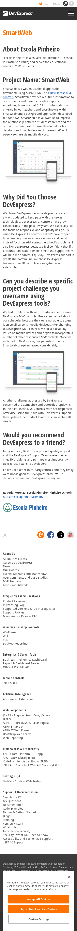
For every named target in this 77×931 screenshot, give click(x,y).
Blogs (6, 816)
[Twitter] (60, 534)
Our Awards (11, 570)
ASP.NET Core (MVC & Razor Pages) (26, 723)
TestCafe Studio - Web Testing (22, 781)
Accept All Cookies (38, 899)
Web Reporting (13, 738)
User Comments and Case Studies (25, 577)
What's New (11, 827)
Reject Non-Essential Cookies (39, 909)
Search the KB (12, 797)
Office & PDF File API (16, 667)
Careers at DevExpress (18, 562)
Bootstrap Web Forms (17, 734)
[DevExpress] (18, 13)
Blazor (7, 719)
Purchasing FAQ (13, 605)
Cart (46, 3)
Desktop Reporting (15, 643)
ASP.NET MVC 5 (13, 726)
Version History (13, 823)
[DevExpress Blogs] (40, 534)
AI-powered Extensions (18, 699)
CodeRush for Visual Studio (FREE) (25, 761)
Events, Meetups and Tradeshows (25, 574)
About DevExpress (15, 559)
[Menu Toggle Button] (71, 13)
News (6, 566)
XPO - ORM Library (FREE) (19, 757)
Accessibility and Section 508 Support (28, 838)
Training (8, 820)
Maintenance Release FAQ (20, 616)
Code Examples (13, 808)
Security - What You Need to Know (25, 835)
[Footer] (5, 535)
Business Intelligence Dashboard (25, 659)
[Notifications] (71, 3)
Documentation (13, 805)
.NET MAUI (10, 683)
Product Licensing (15, 601)
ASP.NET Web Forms (16, 730)
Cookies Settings (38, 919)
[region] (38, 901)
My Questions (12, 801)
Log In (56, 3)
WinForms (9, 632)
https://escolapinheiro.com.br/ (23, 497)
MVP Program (12, 581)
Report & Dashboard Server (21, 663)
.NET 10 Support (13, 842)
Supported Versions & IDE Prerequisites (29, 608)
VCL (5, 640)
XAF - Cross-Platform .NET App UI (25, 754)
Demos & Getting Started (19, 812)
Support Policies (13, 612)
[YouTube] (70, 534)
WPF (5, 636)
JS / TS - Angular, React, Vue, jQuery (26, 715)
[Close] (69, 877)
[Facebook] (50, 534)
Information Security (16, 831)
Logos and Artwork (15, 585)
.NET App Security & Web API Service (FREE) (31, 765)
